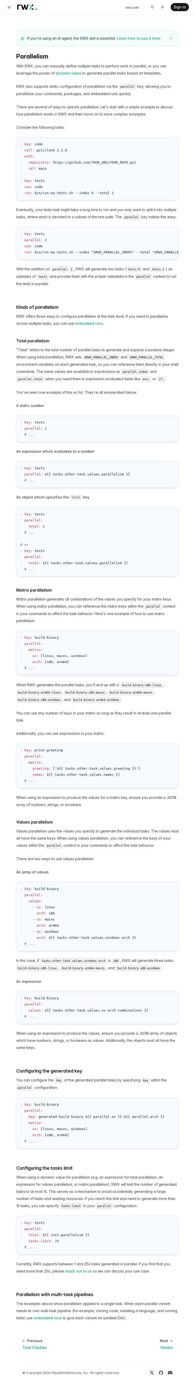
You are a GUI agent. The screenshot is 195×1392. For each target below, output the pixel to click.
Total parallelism (32, 340)
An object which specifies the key (52, 497)
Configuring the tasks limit (44, 1168)
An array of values (32, 872)
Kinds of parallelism (37, 307)
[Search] (152, 7)
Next (164, 1341)
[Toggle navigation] (9, 7)
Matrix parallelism (34, 590)
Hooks (166, 1347)
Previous (34, 1341)
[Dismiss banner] (170, 38)
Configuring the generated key (49, 1071)
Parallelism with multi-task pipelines (54, 1294)
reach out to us (78, 1271)
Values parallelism (34, 822)
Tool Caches (34, 1347)
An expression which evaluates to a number (55, 451)
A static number (30, 405)
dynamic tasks (68, 73)
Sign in (180, 7)
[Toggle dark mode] (162, 7)
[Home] (27, 7)
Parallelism (32, 56)
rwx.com (132, 7)
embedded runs (89, 323)
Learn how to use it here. (139, 38)
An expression (28, 981)
